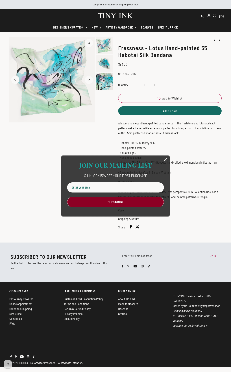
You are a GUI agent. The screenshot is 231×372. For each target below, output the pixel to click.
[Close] (165, 159)
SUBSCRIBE (116, 202)
